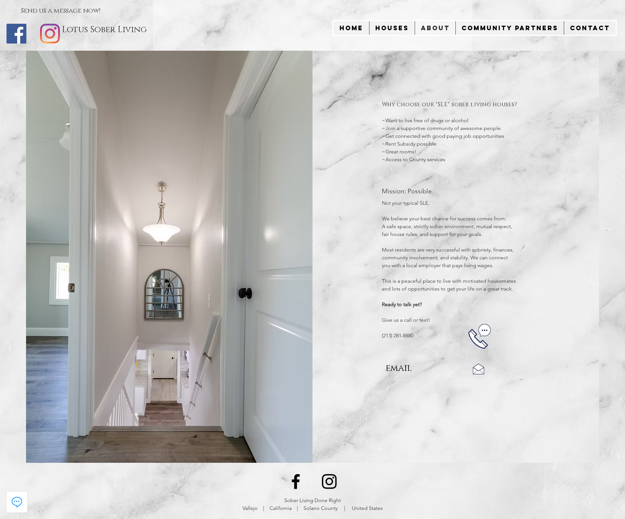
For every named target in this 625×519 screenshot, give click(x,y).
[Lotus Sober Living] (296, 481)
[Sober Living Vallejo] (329, 481)
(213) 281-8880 (397, 335)
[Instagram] (50, 34)
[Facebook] (16, 34)
